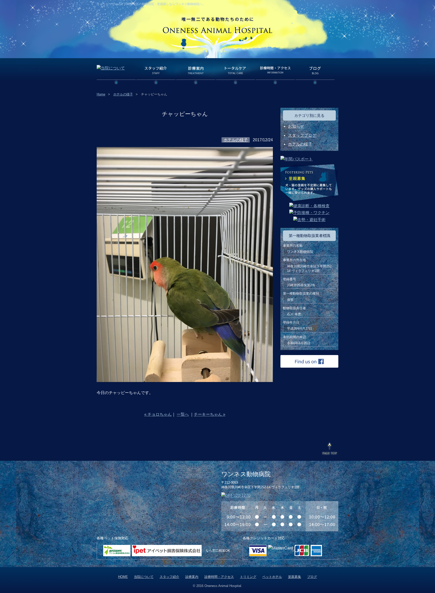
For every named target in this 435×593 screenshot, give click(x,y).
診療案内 (191, 577)
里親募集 (294, 577)
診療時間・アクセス (219, 577)
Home (101, 94)
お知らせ (296, 126)
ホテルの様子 (123, 94)
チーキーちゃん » (209, 414)
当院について (144, 577)
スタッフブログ (302, 135)
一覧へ (183, 414)
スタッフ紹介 (169, 577)
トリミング (248, 577)
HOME (123, 577)
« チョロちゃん (158, 414)
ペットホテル (272, 577)
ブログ (312, 577)
